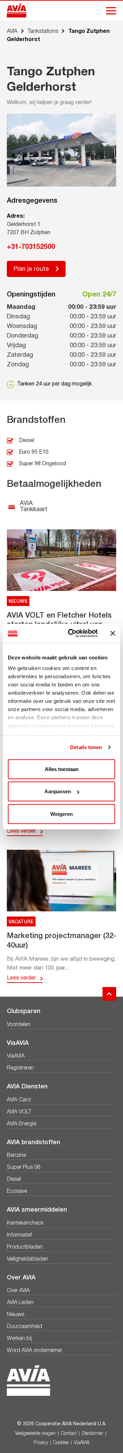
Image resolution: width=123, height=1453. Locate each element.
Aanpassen (57, 791)
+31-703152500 (31, 247)
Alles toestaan (62, 769)
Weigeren (61, 814)
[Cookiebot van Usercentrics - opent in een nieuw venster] (72, 633)
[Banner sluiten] (112, 633)
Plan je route (31, 269)
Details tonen (86, 747)
